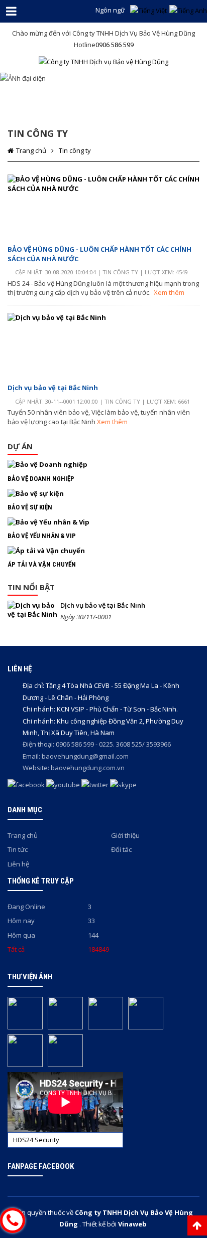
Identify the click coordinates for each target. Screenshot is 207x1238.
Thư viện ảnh (30, 976)
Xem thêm (169, 292)
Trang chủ (31, 150)
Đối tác (121, 849)
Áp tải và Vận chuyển (42, 564)
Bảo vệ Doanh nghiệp (41, 478)
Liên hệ (18, 863)
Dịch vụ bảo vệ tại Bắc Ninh (53, 387)
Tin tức (18, 849)
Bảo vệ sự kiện (30, 507)
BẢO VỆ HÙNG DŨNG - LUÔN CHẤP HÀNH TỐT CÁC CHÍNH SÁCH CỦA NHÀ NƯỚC (99, 254)
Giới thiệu (125, 835)
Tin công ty (75, 150)
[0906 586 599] (12, 1220)
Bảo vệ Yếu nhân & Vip (42, 536)
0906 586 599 (114, 44)
